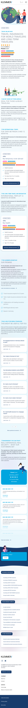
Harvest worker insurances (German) (11, 639)
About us (3, 678)
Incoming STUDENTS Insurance (10, 580)
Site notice (3, 705)
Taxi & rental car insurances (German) (11, 641)
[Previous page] (12, 427)
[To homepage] (6, 2)
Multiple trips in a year (8, 627)
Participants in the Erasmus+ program (11, 619)
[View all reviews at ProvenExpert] (10, 48)
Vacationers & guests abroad (9, 612)
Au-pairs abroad (6, 607)
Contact (5, 557)
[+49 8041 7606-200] (21, 2)
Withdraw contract (6, 671)
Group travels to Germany (9, 595)
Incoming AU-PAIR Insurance (9, 577)
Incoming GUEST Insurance (9, 582)
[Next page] (16, 427)
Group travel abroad (7, 617)
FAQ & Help (3, 687)
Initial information (5, 697)
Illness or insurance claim (6, 689)
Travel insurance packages (9, 624)
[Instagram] (5, 661)
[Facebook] (2, 661)
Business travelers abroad (9, 614)
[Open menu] (26, 2)
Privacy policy (4, 701)
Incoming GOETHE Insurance (9, 590)
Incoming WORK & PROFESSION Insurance (12, 585)
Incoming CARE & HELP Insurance (10, 587)
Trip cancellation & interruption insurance (12, 622)
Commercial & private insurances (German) (12, 644)
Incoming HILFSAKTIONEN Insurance (11, 592)
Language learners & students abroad (11, 609)
